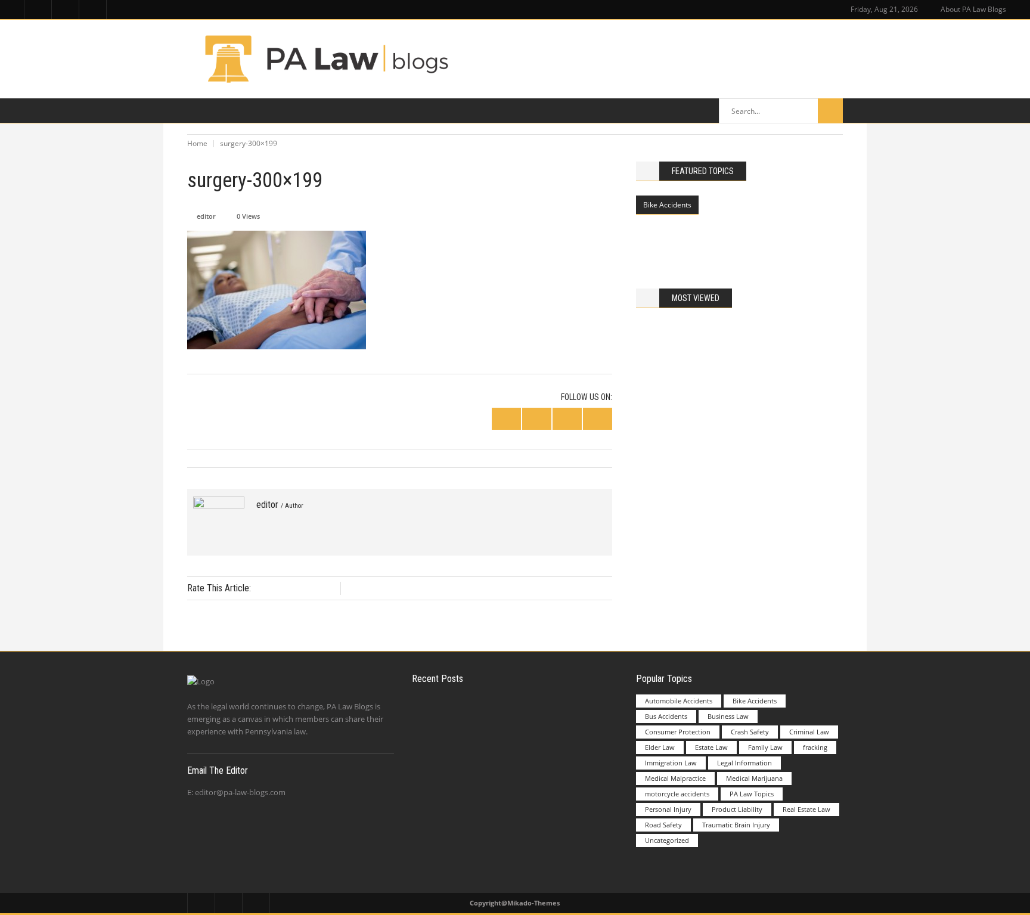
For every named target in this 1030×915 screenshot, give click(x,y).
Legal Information (744, 762)
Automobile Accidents (678, 700)
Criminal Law (809, 731)
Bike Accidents (667, 205)
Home (197, 143)
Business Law (728, 716)
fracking (815, 747)
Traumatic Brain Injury (736, 824)
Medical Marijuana (754, 778)
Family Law (765, 747)
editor (206, 216)
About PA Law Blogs (973, 9)
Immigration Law (671, 762)
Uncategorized (667, 840)
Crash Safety (750, 731)
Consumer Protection (678, 731)
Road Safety (663, 824)
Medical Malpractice (675, 778)
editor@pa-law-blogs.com (240, 792)
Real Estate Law (806, 809)
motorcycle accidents (677, 793)
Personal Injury (668, 809)
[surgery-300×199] (218, 522)
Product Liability (737, 809)
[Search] (830, 110)
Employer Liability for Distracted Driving (540, 718)
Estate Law (711, 747)
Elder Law (660, 747)
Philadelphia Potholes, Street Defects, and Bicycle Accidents (766, 232)
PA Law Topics (752, 793)
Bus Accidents (666, 716)
